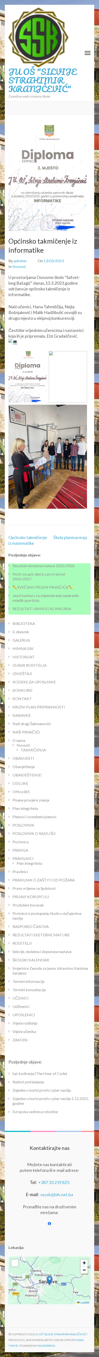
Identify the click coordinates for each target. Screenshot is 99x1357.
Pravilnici (20, 871)
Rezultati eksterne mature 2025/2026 (43, 565)
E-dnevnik (20, 631)
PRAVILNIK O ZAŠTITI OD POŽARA (43, 880)
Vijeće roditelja (24, 1023)
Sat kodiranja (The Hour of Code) (39, 1073)
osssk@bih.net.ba (56, 1194)
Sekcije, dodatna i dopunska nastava (41, 951)
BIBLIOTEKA (23, 623)
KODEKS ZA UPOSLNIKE (34, 682)
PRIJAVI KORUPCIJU (30, 896)
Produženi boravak (28, 905)
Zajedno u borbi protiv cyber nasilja (41, 1090)
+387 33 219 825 (53, 1182)
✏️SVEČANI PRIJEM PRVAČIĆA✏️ (42, 587)
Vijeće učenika (24, 1031)
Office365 (21, 791)
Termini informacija (28, 981)
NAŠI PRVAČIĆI (26, 732)
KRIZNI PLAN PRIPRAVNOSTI (38, 707)
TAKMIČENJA (33, 750)
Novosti (19, 266)
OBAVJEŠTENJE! (27, 775)
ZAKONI (20, 1039)
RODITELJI (22, 943)
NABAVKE (21, 715)
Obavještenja (23, 766)
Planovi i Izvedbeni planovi (34, 816)
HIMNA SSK (23, 648)
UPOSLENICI (23, 1014)
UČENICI (20, 998)
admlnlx (20, 260)
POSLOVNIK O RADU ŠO (34, 833)
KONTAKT (22, 698)
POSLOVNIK (23, 825)
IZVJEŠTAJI (22, 673)
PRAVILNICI (23, 858)
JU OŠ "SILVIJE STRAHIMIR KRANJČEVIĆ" (42, 80)
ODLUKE (20, 783)
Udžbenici (20, 1006)
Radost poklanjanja (28, 1081)
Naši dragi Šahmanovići (31, 723)
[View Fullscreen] (15, 1263)
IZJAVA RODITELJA (29, 665)
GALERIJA (21, 640)
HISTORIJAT (23, 657)
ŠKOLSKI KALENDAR (30, 960)
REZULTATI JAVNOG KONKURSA (41, 608)
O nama (18, 740)
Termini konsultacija (29, 989)
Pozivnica (20, 841)
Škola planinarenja (70, 537)
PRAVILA (20, 850)
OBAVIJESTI (23, 758)
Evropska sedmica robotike (35, 1111)
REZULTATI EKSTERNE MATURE (41, 935)
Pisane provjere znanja (30, 800)
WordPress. (47, 1345)
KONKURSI (22, 690)
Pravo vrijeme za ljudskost (34, 888)
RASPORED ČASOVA (30, 926)
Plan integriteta (25, 808)
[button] (50, 1280)
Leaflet (84, 1302)
